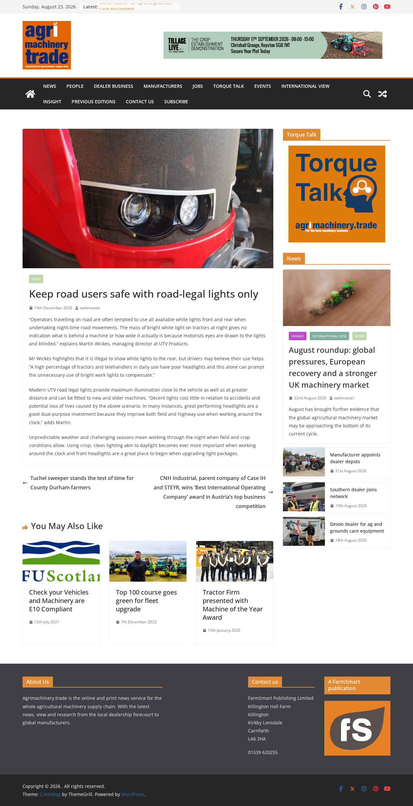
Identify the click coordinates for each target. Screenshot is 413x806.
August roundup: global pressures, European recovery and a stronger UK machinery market (333, 367)
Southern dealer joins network (353, 492)
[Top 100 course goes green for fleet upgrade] (147, 545)
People (75, 86)
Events (262, 86)
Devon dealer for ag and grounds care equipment (357, 527)
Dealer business (113, 86)
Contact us (140, 101)
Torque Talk (228, 86)
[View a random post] (382, 94)
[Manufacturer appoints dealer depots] (304, 462)
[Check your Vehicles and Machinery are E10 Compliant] (61, 545)
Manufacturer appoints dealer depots (355, 458)
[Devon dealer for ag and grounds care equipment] (304, 532)
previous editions (94, 101)
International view (305, 86)
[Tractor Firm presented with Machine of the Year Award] (234, 545)
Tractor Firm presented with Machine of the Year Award (233, 605)
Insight (52, 101)
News (49, 86)
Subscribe (176, 101)
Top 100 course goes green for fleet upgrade (146, 600)
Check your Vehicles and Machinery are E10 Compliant (59, 600)
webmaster (90, 308)
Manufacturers (163, 86)
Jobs (198, 86)
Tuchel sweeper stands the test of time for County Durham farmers (82, 482)
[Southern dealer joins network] (304, 497)
